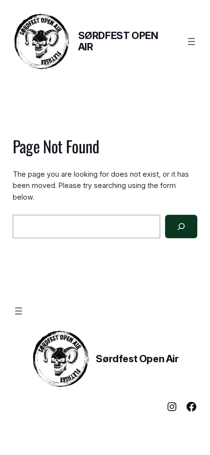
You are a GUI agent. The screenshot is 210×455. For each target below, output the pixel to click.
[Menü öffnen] (191, 41)
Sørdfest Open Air (118, 41)
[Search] (181, 226)
